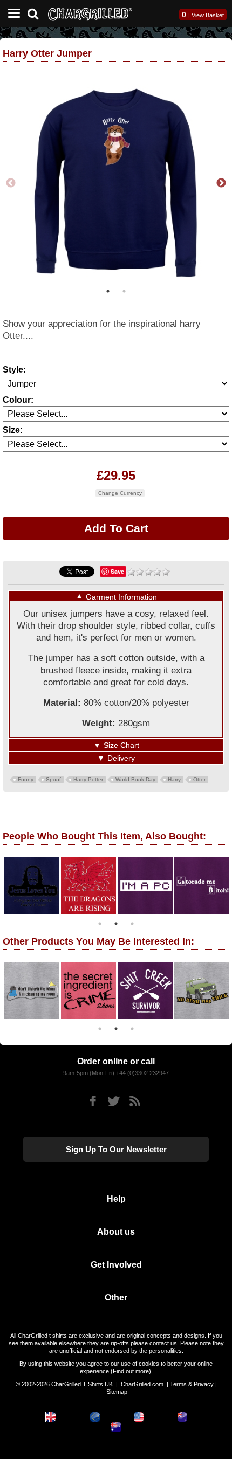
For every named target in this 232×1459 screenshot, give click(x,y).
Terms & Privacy (192, 1384)
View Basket (208, 15)
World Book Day (135, 779)
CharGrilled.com (142, 1384)
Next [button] (221, 183)
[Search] (37, 12)
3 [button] (132, 923)
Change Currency (120, 493)
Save (117, 571)
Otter (199, 779)
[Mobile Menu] (11, 13)
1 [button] (108, 291)
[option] (116, 183)
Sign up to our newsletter (116, 1149)
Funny (25, 779)
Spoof (53, 779)
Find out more (131, 1371)
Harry (174, 779)
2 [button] (124, 291)
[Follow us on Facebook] (92, 1101)
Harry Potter (88, 779)
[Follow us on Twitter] (113, 1101)
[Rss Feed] (134, 1101)
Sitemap (116, 1391)
